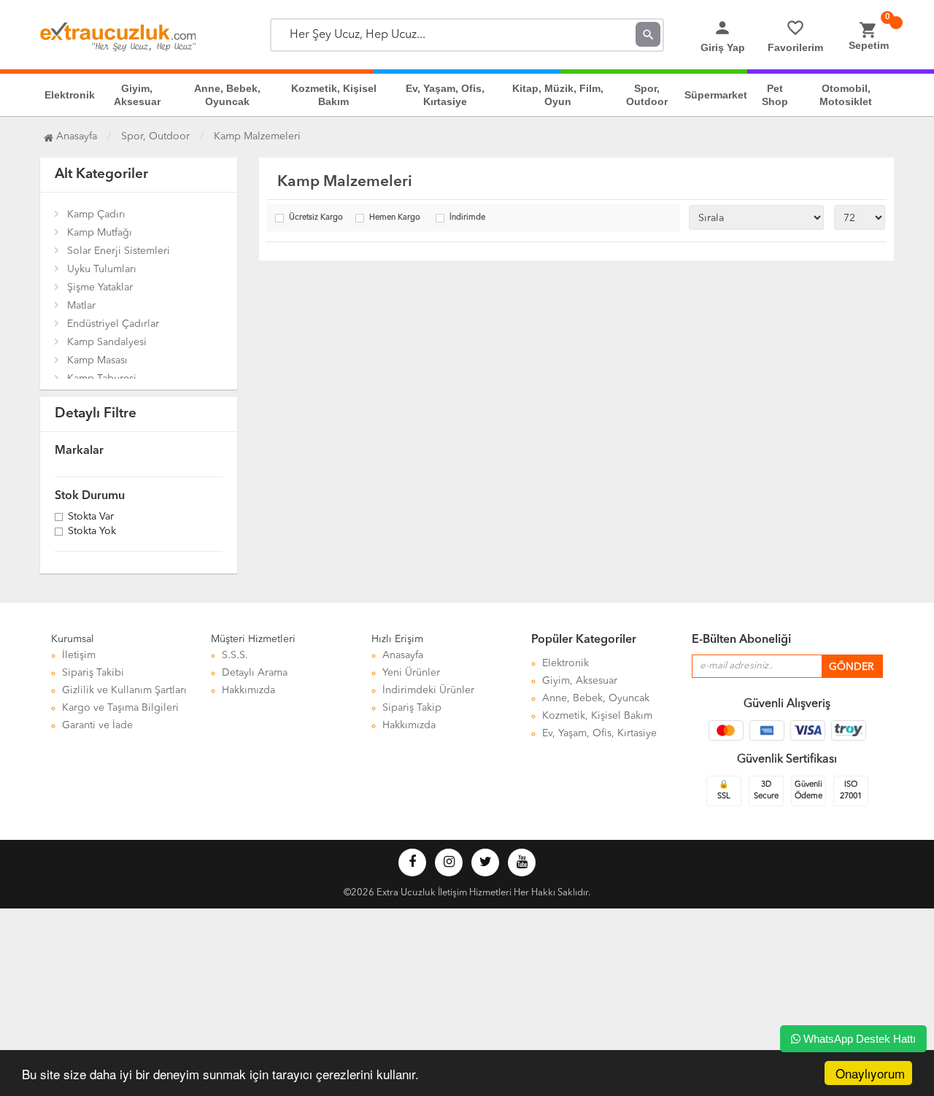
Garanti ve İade (97, 725)
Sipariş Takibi (93, 673)
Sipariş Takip (411, 708)
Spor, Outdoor (647, 94)
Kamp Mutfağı (99, 233)
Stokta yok (92, 532)
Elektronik (70, 95)
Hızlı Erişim (397, 639)
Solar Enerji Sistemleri (118, 251)
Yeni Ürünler (411, 673)
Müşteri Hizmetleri (253, 639)
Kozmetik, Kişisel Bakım (334, 94)
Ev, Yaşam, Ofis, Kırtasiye (445, 94)
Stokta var (91, 517)
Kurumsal (72, 639)
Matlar (81, 306)
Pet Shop (775, 94)
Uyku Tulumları (101, 269)
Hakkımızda (248, 690)
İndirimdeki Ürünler (428, 690)
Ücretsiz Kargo (316, 218)
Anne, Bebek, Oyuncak (227, 94)
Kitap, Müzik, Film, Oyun (557, 94)
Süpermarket (715, 95)
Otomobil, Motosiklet (845, 94)
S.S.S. (235, 655)
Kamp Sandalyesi (107, 342)
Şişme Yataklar (100, 287)
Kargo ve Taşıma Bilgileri (120, 708)
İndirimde (467, 218)
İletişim (79, 655)
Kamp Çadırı (96, 214)
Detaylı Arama (254, 673)
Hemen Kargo (394, 218)
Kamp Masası (97, 360)
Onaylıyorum (870, 1073)
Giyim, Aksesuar (137, 94)
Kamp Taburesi (101, 379)
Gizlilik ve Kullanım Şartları (124, 690)
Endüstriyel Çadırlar (113, 324)
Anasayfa (75, 136)
